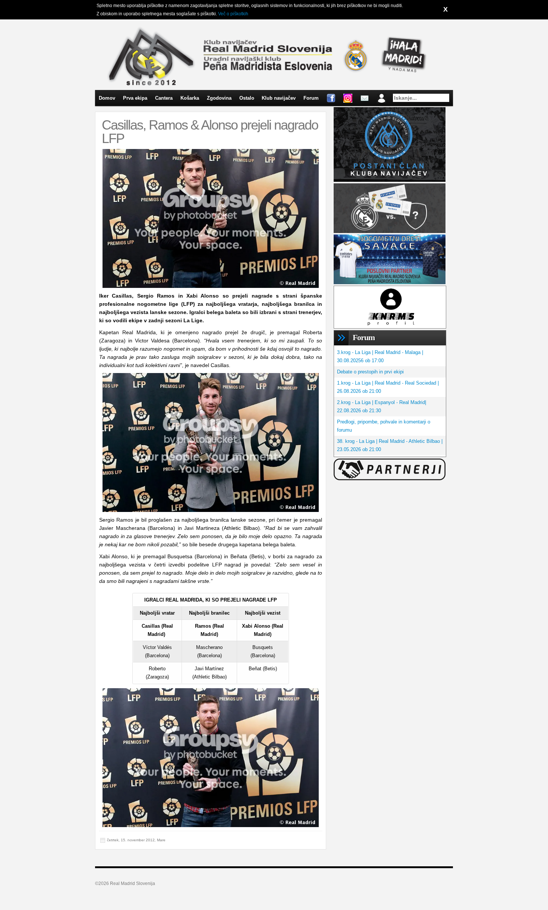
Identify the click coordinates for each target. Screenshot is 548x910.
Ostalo (246, 98)
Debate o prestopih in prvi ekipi (370, 372)
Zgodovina (219, 98)
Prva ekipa (135, 98)
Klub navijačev (279, 98)
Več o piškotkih (233, 13)
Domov (107, 98)
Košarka (189, 98)
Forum (311, 98)
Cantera (164, 98)
